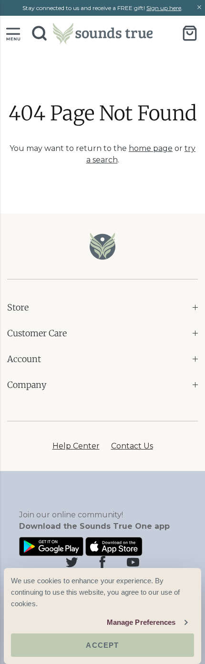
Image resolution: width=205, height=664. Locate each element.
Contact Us (132, 445)
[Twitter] (72, 562)
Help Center (76, 445)
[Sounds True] (102, 33)
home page (151, 148)
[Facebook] (102, 562)
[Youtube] (133, 562)
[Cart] (189, 32)
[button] (13, 33)
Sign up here (163, 7)
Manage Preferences (141, 622)
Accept (102, 645)
